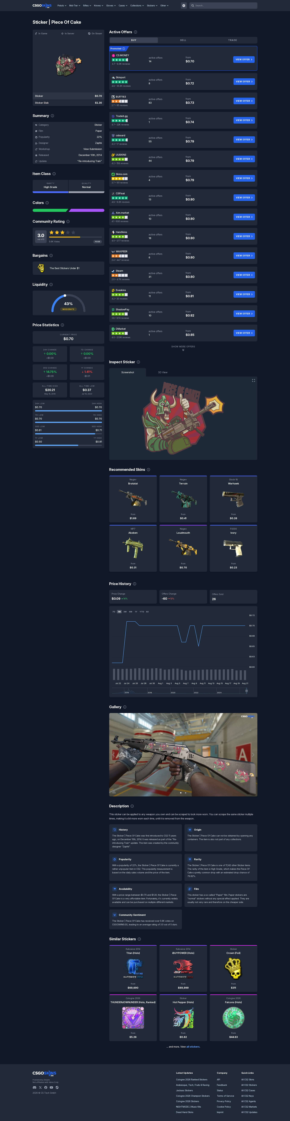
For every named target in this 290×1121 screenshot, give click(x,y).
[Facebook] (47, 1087)
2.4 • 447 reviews (120, 260)
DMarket (121, 328)
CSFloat (120, 193)
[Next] (253, 755)
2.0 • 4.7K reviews (121, 279)
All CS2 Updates (249, 1112)
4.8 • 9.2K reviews (121, 202)
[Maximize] (253, 380)
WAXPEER (121, 251)
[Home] (44, 5)
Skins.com (121, 174)
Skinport (120, 77)
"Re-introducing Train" (89, 161)
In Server (69, 33)
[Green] (50, 210)
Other (163, 5)
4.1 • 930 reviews (120, 221)
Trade (232, 40)
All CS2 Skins (247, 1079)
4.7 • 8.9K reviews (121, 64)
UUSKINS (121, 154)
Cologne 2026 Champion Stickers (193, 1096)
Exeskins (121, 290)
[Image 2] (185, 793)
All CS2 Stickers (249, 1085)
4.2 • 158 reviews (120, 163)
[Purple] (86, 210)
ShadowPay (122, 309)
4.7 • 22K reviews (120, 124)
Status (220, 1090)
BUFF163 (121, 96)
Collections (135, 5)
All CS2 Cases (248, 1090)
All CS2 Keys (247, 1096)
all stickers (193, 1046)
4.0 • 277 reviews (120, 240)
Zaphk (98, 142)
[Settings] (184, 5)
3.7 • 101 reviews (120, 182)
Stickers (151, 5)
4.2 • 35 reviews (119, 298)
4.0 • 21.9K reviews (121, 337)
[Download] (114, 791)
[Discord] (36, 1087)
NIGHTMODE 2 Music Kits (188, 1106)
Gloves (109, 5)
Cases (122, 5)
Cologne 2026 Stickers (187, 1101)
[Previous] (114, 755)
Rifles (86, 5)
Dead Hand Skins (184, 1112)
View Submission (92, 148)
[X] (41, 1087)
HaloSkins (121, 232)
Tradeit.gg (122, 116)
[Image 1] (181, 793)
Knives (97, 5)
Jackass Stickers (184, 1090)
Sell (183, 40)
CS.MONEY (122, 55)
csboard (120, 135)
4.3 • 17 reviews (119, 144)
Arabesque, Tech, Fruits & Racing (192, 1085)
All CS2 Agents (248, 1101)
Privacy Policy (224, 1101)
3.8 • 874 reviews (120, 318)
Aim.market (122, 212)
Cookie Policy (224, 1106)
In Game (43, 33)
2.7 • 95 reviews (120, 105)
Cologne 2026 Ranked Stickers (191, 1079)
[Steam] (58, 1087)
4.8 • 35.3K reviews (121, 86)
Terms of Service (225, 1096)
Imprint (220, 1112)
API (218, 1079)
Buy (133, 40)
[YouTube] (53, 1087)
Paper (98, 130)
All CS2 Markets (249, 1106)
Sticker (98, 124)
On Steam (97, 33)
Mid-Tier (73, 5)
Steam (119, 270)
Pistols (61, 5)
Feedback (222, 1085)
